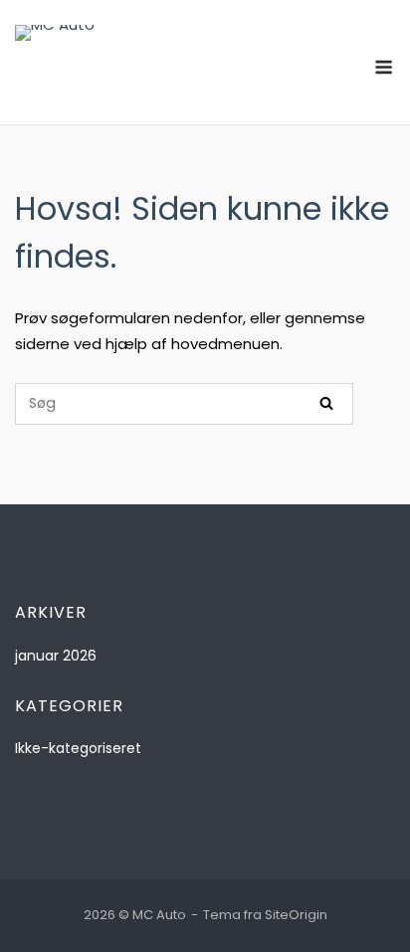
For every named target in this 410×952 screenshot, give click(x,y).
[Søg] (326, 404)
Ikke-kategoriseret (78, 748)
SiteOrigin (296, 914)
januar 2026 (56, 656)
